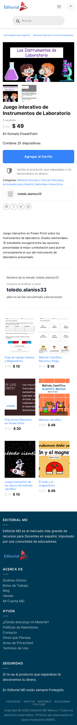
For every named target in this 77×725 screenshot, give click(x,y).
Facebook (13, 701)
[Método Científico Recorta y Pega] (54, 335)
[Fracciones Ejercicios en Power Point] (20, 397)
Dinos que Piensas (17, 638)
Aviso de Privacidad (18, 643)
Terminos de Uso (15, 648)
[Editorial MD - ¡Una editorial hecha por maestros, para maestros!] (16, 6)
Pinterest (45, 701)
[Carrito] (70, 6)
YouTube (39, 704)
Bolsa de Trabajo (15, 585)
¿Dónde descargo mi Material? (26, 622)
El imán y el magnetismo (47, 483)
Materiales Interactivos (49, 184)
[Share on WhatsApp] (6, 206)
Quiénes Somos (14, 580)
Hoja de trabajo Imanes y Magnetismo (19, 359)
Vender (8, 596)
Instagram (62, 701)
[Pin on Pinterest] (28, 206)
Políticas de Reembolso (20, 627)
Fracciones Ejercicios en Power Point (18, 421)
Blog (6, 590)
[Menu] (59, 6)
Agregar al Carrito (38, 156)
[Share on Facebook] (13, 206)
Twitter (29, 701)
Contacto (10, 632)
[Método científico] (54, 397)
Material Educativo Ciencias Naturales (53, 35)
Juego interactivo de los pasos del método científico (19, 485)
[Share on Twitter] (21, 206)
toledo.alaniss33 (27, 290)
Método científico (50, 420)
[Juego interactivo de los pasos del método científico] (20, 459)
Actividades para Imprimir (17, 35)
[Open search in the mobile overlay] (38, 20)
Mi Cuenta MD (13, 601)
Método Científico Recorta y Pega (50, 359)
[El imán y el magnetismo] (54, 459)
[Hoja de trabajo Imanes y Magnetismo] (20, 335)
